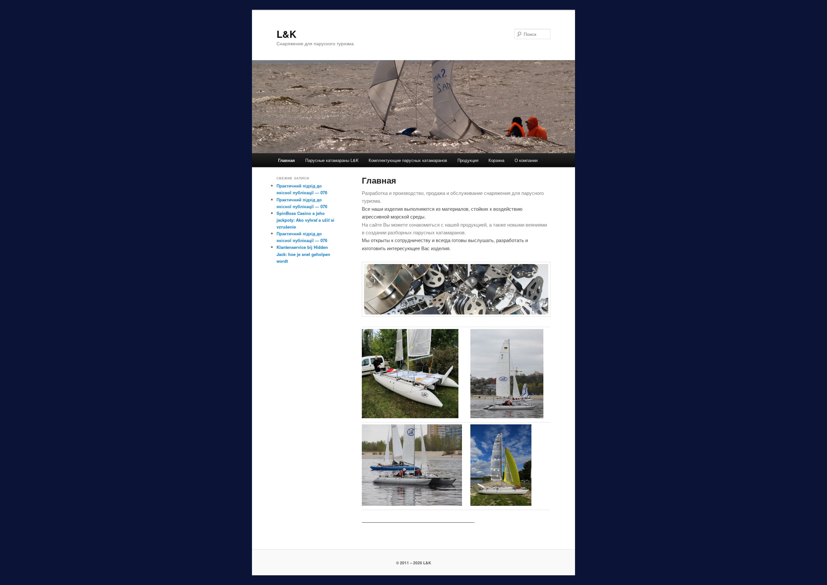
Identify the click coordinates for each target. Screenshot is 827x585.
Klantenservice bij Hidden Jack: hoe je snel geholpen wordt (303, 254)
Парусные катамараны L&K (332, 160)
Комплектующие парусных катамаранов (408, 160)
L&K (287, 34)
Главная (286, 160)
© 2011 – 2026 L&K (413, 563)
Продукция (467, 160)
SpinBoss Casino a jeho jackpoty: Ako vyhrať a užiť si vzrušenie (305, 220)
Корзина (496, 160)
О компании (526, 160)
